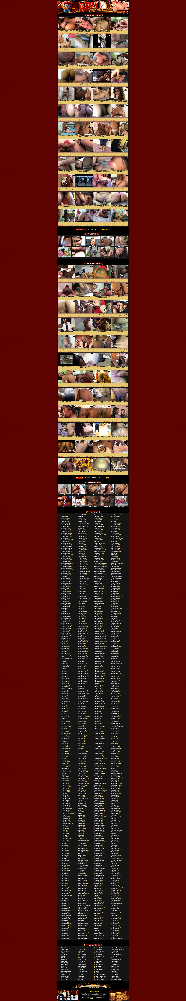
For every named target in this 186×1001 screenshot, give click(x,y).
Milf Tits (96, 928)
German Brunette (82, 883)
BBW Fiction (98, 962)
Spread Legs (114, 766)
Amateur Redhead (65, 589)
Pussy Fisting (114, 638)
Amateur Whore (64, 613)
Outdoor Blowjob (115, 568)
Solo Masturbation (115, 748)
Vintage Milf (113, 883)
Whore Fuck (114, 902)
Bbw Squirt (63, 758)
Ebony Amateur (81, 758)
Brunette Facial (81, 573)
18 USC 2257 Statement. (92, 998)
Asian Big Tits (64, 678)
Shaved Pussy (114, 723)
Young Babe (114, 922)
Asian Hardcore (64, 686)
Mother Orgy (114, 541)
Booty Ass (80, 529)
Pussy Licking (114, 641)
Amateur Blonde (64, 529)
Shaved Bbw (114, 711)
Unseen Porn (64, 506)
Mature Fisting (97, 821)
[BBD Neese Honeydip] (84, 313)
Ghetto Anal (80, 895)
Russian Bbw (114, 693)
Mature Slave (97, 861)
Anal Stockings (64, 653)
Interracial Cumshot (99, 638)
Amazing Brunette (65, 618)
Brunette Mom (81, 583)
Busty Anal (80, 603)
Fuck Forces (65, 494)
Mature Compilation (98, 810)
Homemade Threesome (100, 579)
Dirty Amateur (81, 740)
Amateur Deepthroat (65, 551)
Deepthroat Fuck (81, 731)
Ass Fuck (63, 706)
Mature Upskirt (97, 882)
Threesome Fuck (115, 860)
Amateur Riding (64, 591)
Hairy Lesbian (97, 533)
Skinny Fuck (114, 731)
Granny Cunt (81, 918)
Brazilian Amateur (82, 534)
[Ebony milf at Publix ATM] (102, 152)
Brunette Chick (81, 566)
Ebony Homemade (82, 778)
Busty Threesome (82, 626)
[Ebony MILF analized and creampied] (84, 47)
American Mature (65, 628)
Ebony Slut (80, 795)
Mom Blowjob (97, 933)
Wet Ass (113, 888)
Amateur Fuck (64, 561)
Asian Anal (63, 671)
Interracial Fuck (98, 645)
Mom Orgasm (114, 516)
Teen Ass (113, 803)
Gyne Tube (64, 246)
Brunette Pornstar (82, 586)
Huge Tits (96, 626)
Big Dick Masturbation (66, 823)
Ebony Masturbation (82, 783)
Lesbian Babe (97, 731)
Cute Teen (80, 726)
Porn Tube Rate (82, 954)
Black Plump (64, 875)
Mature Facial (97, 818)
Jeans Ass (96, 683)
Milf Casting (97, 892)
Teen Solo (113, 845)
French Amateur (81, 865)
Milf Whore (96, 930)
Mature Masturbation (99, 841)
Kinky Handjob (97, 690)
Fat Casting (80, 820)
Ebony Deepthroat (82, 771)
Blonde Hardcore (65, 923)
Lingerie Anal (97, 776)
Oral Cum (113, 556)
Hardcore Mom (97, 553)
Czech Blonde (81, 728)
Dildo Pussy (80, 736)
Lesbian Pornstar (98, 756)
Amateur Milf (64, 576)
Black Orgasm (64, 872)
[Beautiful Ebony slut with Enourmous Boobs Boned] (84, 64)
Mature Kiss (97, 833)
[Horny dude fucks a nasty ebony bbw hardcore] (66, 82)
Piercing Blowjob (115, 581)
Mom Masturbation (115, 514)
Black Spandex (64, 887)
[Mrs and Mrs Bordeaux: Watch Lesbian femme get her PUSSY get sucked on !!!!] (102, 29)
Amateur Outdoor (65, 586)
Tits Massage (114, 870)
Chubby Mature (81, 658)
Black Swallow (64, 892)
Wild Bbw (113, 913)
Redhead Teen (114, 680)
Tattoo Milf (113, 800)
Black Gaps (81, 969)
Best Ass (63, 773)
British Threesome (82, 556)
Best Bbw (63, 775)
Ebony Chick (81, 768)
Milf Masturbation (98, 907)
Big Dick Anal (64, 816)
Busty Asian (80, 604)
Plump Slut (113, 603)
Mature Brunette (98, 805)
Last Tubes (107, 257)
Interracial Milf (97, 650)
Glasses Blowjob (82, 902)
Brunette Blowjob (82, 564)
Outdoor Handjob (115, 571)
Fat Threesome (81, 838)
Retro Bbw (113, 681)
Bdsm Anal (63, 766)
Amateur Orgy (64, 584)
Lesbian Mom (97, 748)
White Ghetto (114, 897)
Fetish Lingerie (81, 846)
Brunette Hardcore (82, 578)
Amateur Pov (64, 588)
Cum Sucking (81, 711)
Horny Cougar (97, 589)
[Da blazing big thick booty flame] (119, 453)
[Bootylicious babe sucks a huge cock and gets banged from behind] (84, 117)
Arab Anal (63, 660)
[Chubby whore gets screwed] (66, 152)
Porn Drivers (79, 494)
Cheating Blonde (81, 628)
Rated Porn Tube (83, 957)
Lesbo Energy (115, 966)
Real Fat (113, 658)
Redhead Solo (114, 678)
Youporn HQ (107, 506)
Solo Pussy (113, 753)
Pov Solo (113, 630)
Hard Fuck (96, 546)
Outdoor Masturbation (116, 573)
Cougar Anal (80, 686)
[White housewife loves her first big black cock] (84, 453)
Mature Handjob (98, 828)
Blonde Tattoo (81, 518)
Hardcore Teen (97, 559)
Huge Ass (96, 609)
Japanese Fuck (98, 676)
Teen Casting (114, 810)
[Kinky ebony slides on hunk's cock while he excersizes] (84, 152)
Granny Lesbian (81, 925)
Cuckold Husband (82, 701)
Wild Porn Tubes (79, 506)
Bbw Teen (63, 763)
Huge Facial (97, 620)
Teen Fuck (113, 823)
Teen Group (113, 826)
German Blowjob (81, 882)
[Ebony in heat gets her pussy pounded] (84, 204)
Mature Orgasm (98, 848)
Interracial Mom (98, 651)
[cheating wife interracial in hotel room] (119, 435)
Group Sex (96, 514)
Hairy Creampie (98, 526)
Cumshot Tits (81, 720)
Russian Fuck (114, 696)
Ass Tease (63, 710)
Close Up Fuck (81, 678)
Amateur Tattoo (64, 606)
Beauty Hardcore (65, 771)
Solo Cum (113, 743)
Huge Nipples (97, 623)
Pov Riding (113, 628)
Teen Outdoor (114, 835)
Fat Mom (80, 831)
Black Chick (64, 855)
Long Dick (96, 785)
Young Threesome (115, 938)
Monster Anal (114, 524)
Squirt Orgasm (114, 770)
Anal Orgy (63, 650)
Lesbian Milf (97, 746)
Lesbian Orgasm (98, 751)
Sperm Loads (114, 765)
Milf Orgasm (97, 908)
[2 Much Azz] (119, 295)
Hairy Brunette (97, 524)
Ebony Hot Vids (99, 947)
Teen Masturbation (115, 830)
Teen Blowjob (114, 808)
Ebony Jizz (80, 780)
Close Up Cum (81, 676)
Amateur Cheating (65, 536)
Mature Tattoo (97, 877)
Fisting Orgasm (81, 861)
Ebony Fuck (80, 775)
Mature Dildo (97, 815)
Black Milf (63, 866)
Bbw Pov (63, 751)
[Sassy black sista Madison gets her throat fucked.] (119, 222)
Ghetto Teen (80, 898)
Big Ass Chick (64, 788)
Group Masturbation (82, 938)
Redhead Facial (114, 665)
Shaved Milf (114, 721)
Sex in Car (113, 706)
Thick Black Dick (115, 855)
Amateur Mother (65, 579)
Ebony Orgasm (81, 790)
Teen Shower (114, 841)
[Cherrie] (84, 330)
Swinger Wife (114, 796)
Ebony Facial (81, 773)
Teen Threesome (115, 850)
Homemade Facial (98, 568)
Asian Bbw (63, 676)
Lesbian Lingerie (98, 743)
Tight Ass (113, 863)
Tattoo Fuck (113, 798)
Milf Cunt (96, 895)
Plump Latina (114, 593)
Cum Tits (80, 715)
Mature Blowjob (98, 803)
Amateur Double (65, 556)
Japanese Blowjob (98, 675)
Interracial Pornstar (98, 656)
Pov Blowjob (114, 618)
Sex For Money (114, 705)
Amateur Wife (64, 615)
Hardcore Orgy (97, 556)
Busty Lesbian (81, 618)
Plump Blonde (114, 588)
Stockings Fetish (115, 775)
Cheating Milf (81, 635)
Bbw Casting (64, 723)
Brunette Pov (81, 588)
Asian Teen (63, 698)
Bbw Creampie (64, 725)
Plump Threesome (115, 608)
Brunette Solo (81, 593)
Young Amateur (114, 918)
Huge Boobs (97, 611)
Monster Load (114, 528)
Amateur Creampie (65, 544)
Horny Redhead (98, 603)
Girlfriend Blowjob (82, 900)
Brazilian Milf (81, 539)
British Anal (80, 543)
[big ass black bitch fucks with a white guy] (119, 117)
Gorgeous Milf (81, 912)
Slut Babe (113, 736)
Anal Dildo (63, 640)
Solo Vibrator (114, 758)
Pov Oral (113, 625)
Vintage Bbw (114, 877)
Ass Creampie (64, 701)
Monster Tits (114, 531)
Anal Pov (63, 651)
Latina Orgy (97, 716)
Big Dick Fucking (65, 821)
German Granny (81, 887)
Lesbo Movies (115, 967)
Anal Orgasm (64, 648)
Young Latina (114, 930)
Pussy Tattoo (114, 648)
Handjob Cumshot (98, 543)
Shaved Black (114, 713)
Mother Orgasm (115, 539)
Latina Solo (96, 721)
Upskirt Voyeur (114, 873)
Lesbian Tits (97, 770)
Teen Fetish (113, 820)
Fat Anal (79, 810)
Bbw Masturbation (65, 740)
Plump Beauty (114, 586)
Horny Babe (97, 581)
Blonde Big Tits (64, 908)
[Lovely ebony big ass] (102, 278)
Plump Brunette (114, 591)
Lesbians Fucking (98, 773)
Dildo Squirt (80, 738)
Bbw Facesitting (64, 728)
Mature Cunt (97, 813)
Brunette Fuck (81, 574)
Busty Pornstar (81, 623)
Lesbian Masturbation (99, 745)
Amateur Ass (64, 524)
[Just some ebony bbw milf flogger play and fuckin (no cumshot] (66, 453)
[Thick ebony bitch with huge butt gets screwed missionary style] (84, 169)
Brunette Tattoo (81, 594)
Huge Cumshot (97, 615)
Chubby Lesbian (81, 656)
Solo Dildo (113, 745)
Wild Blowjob (114, 915)
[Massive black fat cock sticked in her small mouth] (84, 222)
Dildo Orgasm (81, 735)
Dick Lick (80, 733)
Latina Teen (97, 725)
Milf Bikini (96, 888)
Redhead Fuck (114, 666)
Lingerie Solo (97, 780)
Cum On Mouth (81, 706)
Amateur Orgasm (65, 583)
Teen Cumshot (114, 813)
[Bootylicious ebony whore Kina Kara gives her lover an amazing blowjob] (66, 187)
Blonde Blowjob (64, 910)
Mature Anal (97, 793)
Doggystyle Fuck (82, 751)
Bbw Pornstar (64, 750)
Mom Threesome (115, 523)
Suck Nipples (114, 780)
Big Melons (63, 826)
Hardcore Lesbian (98, 551)
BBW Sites (98, 966)
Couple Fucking (81, 695)
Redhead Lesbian (115, 668)
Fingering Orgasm (82, 850)
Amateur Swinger (65, 604)
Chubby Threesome (82, 670)
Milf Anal (96, 885)
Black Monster (64, 870)
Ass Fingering (64, 703)
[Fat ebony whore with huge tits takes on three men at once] (66, 204)
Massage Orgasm (98, 788)
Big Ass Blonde (64, 785)
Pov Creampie (114, 620)
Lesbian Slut (97, 760)
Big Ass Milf (63, 796)
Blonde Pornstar (64, 933)
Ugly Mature (114, 872)
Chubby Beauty (81, 646)
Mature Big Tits (97, 800)
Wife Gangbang (114, 910)
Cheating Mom (81, 636)
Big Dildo (63, 825)
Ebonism (81, 974)
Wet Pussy (113, 893)
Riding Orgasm (114, 690)
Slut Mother (113, 740)
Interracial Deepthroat (99, 640)
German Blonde (81, 880)
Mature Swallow (98, 873)
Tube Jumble (107, 494)
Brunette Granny (81, 576)
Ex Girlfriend (80, 801)
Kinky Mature (97, 693)
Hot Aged (114, 956)
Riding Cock (114, 683)
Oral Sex (113, 561)
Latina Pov (96, 718)
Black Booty (64, 853)
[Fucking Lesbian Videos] (119, 278)
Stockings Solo (114, 776)
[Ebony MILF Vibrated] (102, 470)
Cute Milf (80, 725)
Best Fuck (63, 778)
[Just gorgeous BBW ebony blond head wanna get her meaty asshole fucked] (66, 313)
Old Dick (113, 554)
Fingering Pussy (81, 851)
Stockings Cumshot (115, 773)
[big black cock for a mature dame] (66, 134)
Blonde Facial (64, 918)
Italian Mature (97, 666)
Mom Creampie (98, 935)
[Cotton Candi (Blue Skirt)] (66, 435)
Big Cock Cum (64, 810)
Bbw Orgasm (64, 745)
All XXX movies (93, 246)
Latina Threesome (98, 726)
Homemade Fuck (98, 571)
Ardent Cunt (121, 246)
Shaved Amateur (115, 708)
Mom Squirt (113, 521)
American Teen (64, 633)
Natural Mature (114, 546)
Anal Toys (63, 656)
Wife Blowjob (114, 908)
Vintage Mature (114, 882)
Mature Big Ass (98, 798)
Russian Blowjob (115, 695)
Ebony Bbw (80, 763)
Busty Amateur (81, 601)
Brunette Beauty (81, 561)
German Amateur (82, 877)
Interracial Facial (98, 643)
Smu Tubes (81, 962)
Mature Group (97, 826)
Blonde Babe (64, 905)
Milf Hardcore (97, 905)
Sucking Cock (114, 788)
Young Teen (113, 937)
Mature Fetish (97, 820)
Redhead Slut (114, 676)
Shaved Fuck (114, 718)
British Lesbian (81, 548)
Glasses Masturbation (83, 905)
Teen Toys (113, 853)
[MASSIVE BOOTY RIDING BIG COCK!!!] (84, 187)
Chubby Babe (81, 645)
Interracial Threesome (99, 660)
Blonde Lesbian (64, 925)
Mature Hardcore (98, 830)
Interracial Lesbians (98, 648)
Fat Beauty (80, 815)
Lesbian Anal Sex (98, 730)
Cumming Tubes (99, 967)
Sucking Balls (114, 781)
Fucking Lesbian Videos (101, 977)
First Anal (80, 853)
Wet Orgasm (114, 892)
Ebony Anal (80, 760)
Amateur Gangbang (65, 563)
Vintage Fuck (114, 880)
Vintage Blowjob (115, 878)
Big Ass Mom (64, 798)
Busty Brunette (81, 611)
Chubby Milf (80, 660)
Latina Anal (96, 696)
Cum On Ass (81, 705)
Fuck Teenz (115, 951)
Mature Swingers (98, 875)
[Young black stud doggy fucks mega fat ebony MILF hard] (66, 169)
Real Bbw (113, 651)
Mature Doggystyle (98, 816)
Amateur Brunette (65, 533)
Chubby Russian (81, 663)
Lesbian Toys (97, 771)
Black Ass (63, 845)
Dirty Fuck (80, 745)
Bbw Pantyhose (64, 748)
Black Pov (63, 878)
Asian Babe (63, 675)
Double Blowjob (81, 755)
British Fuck (80, 544)
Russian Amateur (115, 691)
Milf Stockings (97, 920)
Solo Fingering (114, 746)
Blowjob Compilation (82, 523)
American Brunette (65, 625)
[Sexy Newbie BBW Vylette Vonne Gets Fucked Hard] (66, 47)
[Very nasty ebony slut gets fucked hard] (102, 64)
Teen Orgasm (114, 831)
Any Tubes (81, 951)
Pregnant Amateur (115, 631)
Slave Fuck (113, 735)
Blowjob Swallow (81, 526)
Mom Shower (114, 518)
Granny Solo (80, 930)
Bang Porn (64, 257)
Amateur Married (65, 574)
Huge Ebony (97, 618)
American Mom (64, 631)
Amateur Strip (64, 599)
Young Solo (113, 935)
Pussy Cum (114, 636)
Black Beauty (64, 850)
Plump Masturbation (115, 596)
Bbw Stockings (64, 760)
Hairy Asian (97, 519)
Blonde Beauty (64, 907)
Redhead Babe (114, 661)
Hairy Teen (96, 541)
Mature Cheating (98, 808)
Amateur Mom (64, 578)
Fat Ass (79, 811)
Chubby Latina (81, 655)
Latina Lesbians (98, 708)
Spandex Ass (114, 760)
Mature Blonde (97, 801)
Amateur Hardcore (65, 568)
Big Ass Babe (64, 783)
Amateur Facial (64, 558)
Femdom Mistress (82, 841)
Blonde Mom (64, 930)
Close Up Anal (81, 671)
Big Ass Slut (64, 800)
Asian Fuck (63, 683)
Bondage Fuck (81, 528)
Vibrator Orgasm (115, 875)
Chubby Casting (81, 650)
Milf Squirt (96, 918)
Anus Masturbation (65, 658)
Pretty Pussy (114, 635)
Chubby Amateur (82, 641)
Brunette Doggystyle (82, 571)
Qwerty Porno (93, 494)
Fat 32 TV (98, 971)
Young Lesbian (114, 932)
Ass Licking (63, 708)
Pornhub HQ (121, 257)
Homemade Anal (98, 564)
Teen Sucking (114, 848)
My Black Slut (99, 959)
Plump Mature (114, 598)
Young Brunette (114, 927)
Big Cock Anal (64, 806)
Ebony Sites (98, 952)
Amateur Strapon (65, 598)
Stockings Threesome (116, 778)
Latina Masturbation (99, 710)
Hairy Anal (96, 518)
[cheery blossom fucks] (84, 470)
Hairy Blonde (97, 523)
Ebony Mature (81, 785)
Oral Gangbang (114, 559)
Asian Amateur (64, 670)
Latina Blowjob (97, 700)
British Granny (81, 546)
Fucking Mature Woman (118, 949)
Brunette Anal (81, 558)
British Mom (80, 553)
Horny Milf (96, 598)
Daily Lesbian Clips (100, 969)
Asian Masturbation (65, 688)
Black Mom (63, 868)
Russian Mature (115, 698)
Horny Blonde (97, 584)
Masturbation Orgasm (99, 790)
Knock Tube (79, 246)
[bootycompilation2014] (102, 383)
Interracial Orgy (98, 655)
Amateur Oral (64, 581)
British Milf (80, 551)
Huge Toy (96, 628)
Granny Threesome (82, 932)
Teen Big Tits (114, 806)
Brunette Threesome (82, 598)
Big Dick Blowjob (65, 818)
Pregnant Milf (114, 633)
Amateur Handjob (65, 566)
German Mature (81, 888)
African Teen (64, 521)
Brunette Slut (81, 591)
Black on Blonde (65, 902)
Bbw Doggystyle (65, 726)
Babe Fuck (63, 715)
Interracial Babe (98, 631)
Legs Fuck (96, 728)
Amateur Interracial (65, 569)
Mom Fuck (96, 938)
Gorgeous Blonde (82, 908)
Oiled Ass (113, 553)
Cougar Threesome (82, 693)
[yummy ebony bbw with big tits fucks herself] (66, 64)
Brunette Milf (80, 581)
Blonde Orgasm (64, 932)
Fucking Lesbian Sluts (101, 976)
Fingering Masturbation (83, 848)
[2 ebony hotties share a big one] (84, 348)
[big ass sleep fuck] (102, 330)
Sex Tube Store (82, 961)
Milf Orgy (96, 910)
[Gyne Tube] (119, 29)
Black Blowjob (64, 851)
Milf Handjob (97, 903)
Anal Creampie (64, 638)
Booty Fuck (80, 531)
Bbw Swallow (64, 761)
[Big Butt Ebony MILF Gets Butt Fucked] (102, 222)
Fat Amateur (80, 808)
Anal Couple (64, 636)
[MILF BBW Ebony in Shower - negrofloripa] (66, 99)
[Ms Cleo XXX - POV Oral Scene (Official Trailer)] (102, 400)
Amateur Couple (65, 543)
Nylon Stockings (115, 551)
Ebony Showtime (100, 951)
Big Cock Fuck (64, 811)
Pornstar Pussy (114, 616)
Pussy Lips (113, 643)
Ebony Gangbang (82, 776)
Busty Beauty (81, 608)
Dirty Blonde (80, 741)
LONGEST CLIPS (95, 229)
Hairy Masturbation (98, 534)
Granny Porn (115, 952)
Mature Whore (97, 883)
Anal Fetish (63, 641)
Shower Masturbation (116, 726)
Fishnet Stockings (82, 860)
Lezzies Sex (115, 974)
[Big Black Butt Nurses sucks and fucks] (84, 383)
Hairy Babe (97, 521)
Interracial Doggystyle (99, 641)
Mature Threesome (98, 878)
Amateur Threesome (66, 609)
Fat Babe (80, 813)
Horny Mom (97, 599)
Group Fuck (80, 937)
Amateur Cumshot (65, 548)
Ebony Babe (80, 761)
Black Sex (63, 882)
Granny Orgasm (81, 928)
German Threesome (82, 893)
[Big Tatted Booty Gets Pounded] (66, 470)
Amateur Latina (64, 571)
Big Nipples (63, 828)
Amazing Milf (64, 621)
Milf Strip (96, 922)
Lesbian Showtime (116, 962)
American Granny (65, 626)
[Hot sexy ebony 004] (66, 365)
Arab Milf (63, 668)
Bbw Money (63, 743)
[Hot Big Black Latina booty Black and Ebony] (66, 29)
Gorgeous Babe (81, 907)
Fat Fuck (80, 823)
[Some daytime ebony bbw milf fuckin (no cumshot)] (102, 82)
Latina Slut (96, 720)
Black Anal (63, 843)
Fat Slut (79, 835)
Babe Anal (63, 711)
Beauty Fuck (64, 770)
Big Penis (63, 830)
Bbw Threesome (65, 765)
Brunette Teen (81, 596)
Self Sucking (114, 703)
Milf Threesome (98, 927)
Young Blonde (114, 925)
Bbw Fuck (63, 731)
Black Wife (63, 900)
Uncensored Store (121, 494)
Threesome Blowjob (115, 858)
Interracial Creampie (99, 636)
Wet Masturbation (115, 890)
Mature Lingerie (98, 840)
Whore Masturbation (116, 903)
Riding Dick (113, 685)
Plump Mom (114, 601)
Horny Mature (97, 596)
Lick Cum (96, 775)
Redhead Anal (114, 660)
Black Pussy (64, 880)
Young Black (114, 923)
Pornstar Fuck (114, 615)
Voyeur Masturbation (116, 887)
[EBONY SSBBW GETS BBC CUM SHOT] (119, 400)
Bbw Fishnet (64, 730)
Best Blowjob (64, 776)
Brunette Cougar (81, 568)
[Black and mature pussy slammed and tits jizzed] (102, 134)
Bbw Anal (63, 718)
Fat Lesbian (80, 826)
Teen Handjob (114, 828)
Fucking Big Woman (100, 974)
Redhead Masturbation (116, 670)
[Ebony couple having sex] (102, 117)
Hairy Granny (97, 529)
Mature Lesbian (98, 838)
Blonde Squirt (81, 516)
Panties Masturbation (116, 578)
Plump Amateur (114, 583)
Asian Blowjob (64, 680)
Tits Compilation (115, 866)
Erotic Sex (80, 800)
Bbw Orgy (63, 746)
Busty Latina (80, 616)
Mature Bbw (97, 796)
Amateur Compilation (66, 539)
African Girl (63, 516)
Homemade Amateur (99, 563)
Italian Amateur (97, 661)
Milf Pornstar (97, 912)
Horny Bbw (97, 583)
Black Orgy (63, 873)
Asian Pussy (64, 696)
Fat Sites (98, 972)
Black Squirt (64, 888)
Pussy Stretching (115, 646)
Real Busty (113, 655)
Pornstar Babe (114, 611)
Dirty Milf (80, 746)
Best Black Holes (83, 967)
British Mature (81, 549)
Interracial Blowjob (98, 633)
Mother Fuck (114, 536)
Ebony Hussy (99, 949)
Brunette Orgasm (82, 584)
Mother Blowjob (114, 534)
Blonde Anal (63, 903)
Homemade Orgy (98, 576)
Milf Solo (96, 915)
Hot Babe (96, 608)
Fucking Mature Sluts (101, 979)
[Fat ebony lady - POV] (119, 383)
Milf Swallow (97, 925)
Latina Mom (97, 713)
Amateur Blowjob (65, 531)
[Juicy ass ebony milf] (66, 400)
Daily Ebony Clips (83, 971)
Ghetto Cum (80, 897)
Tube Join (107, 246)
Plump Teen (114, 606)
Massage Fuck (97, 786)
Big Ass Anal (64, 780)
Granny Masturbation (83, 927)
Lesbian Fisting (97, 740)
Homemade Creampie (99, 566)
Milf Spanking (97, 917)
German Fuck (81, 885)
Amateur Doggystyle (66, 554)
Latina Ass (96, 698)
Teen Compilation (115, 811)
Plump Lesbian (114, 594)
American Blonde (65, 623)
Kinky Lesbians (98, 691)
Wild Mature (114, 917)
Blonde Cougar (64, 913)
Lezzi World (115, 976)
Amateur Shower (65, 593)
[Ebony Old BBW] (119, 82)
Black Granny (64, 861)
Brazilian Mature (81, 538)
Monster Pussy (114, 529)
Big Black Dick (64, 803)
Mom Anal (96, 932)
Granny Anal (80, 913)
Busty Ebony (81, 613)
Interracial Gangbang (99, 646)
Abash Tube (121, 506)
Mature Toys (97, 880)
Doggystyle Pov (81, 753)
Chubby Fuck (81, 653)
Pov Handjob (114, 621)
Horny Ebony (97, 591)
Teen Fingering (114, 821)
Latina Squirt (97, 723)
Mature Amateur (98, 791)
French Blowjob (81, 868)
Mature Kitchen (97, 835)
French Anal (80, 866)
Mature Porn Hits (116, 977)
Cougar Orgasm (81, 690)
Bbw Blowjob (64, 720)
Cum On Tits (81, 710)
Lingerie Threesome (99, 783)
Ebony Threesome (82, 798)
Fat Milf (79, 830)
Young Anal (113, 920)
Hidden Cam (97, 561)
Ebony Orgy (80, 791)
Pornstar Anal (114, 609)
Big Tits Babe (64, 833)
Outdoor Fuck (114, 569)
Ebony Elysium (82, 977)
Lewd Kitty (114, 972)
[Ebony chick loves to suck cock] (66, 222)
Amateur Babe (64, 526)
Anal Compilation (65, 635)
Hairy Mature (97, 536)
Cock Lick (80, 685)
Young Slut (113, 933)
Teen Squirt (113, 846)
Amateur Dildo (64, 553)
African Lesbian (64, 518)
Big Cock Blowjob (65, 808)
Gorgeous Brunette (82, 910)
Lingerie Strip (97, 781)
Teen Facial (113, 818)
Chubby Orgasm (81, 661)
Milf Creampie (97, 893)
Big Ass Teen (64, 801)
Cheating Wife (81, 640)
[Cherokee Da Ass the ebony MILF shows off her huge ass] (119, 418)
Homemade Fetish (98, 569)
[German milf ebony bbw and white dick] (102, 187)
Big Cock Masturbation (66, 813)
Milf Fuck (96, 900)
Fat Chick (80, 821)
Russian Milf (114, 700)
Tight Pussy (114, 865)
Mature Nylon (97, 846)
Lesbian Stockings (98, 763)
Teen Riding (113, 840)
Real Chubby (114, 656)
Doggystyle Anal (81, 750)
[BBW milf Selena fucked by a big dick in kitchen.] (102, 99)
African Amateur (64, 514)
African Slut (63, 519)
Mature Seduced (98, 860)
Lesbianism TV (115, 961)
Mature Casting (98, 806)
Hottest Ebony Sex (100, 956)
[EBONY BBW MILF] (102, 348)
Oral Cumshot (114, 558)
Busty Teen (80, 625)
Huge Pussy (97, 625)
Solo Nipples (114, 750)
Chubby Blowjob (81, 648)
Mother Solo (114, 543)
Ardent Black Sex (83, 966)
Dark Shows (82, 972)
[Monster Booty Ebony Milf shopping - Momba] (119, 348)
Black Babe (63, 846)
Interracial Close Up (99, 635)
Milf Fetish (96, 898)
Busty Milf (80, 620)
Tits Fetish (113, 868)
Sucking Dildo (114, 791)
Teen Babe (113, 805)
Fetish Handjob (81, 845)
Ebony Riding (81, 793)
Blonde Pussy (64, 937)
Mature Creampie (98, 811)
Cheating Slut (81, 638)
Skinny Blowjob (114, 730)
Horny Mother (97, 601)
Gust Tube (81, 952)
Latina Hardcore (98, 706)
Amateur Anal (64, 523)
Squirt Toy (113, 771)
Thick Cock (113, 856)
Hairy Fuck (96, 528)
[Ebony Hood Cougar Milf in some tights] (102, 435)
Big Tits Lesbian (64, 838)
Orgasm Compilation (116, 563)
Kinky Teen (96, 695)
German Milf (80, 890)
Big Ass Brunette (65, 786)
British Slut (80, 554)
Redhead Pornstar (115, 675)
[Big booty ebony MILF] (119, 64)
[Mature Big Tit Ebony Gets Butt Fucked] (66, 295)
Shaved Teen (114, 725)
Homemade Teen (98, 578)
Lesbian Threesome (99, 768)
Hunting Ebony (99, 957)
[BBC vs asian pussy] (66, 117)
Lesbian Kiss (97, 741)
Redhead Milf (114, 671)
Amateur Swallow (65, 603)
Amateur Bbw (64, 528)
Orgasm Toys (114, 564)
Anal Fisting (63, 643)
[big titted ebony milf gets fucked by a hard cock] (102, 204)
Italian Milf (96, 668)
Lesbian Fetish (97, 736)
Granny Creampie (82, 917)
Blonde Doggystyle (65, 917)
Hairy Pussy (97, 539)
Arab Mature (64, 666)
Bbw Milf (63, 741)
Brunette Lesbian (82, 579)
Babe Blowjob (64, 713)
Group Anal (80, 933)
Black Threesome (65, 895)
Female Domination (82, 840)
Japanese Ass (97, 671)
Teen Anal (113, 801)
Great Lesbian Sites (117, 954)
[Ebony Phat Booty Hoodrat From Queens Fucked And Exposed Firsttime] (84, 29)
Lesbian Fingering (98, 738)
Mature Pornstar (98, 853)
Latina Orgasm (97, 715)
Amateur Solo (64, 594)
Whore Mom (114, 905)
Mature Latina (97, 836)
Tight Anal (113, 861)
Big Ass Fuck (64, 791)
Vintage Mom (114, 885)
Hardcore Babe (97, 548)
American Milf (64, 630)
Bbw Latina (63, 735)
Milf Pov (96, 913)
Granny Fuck (81, 920)
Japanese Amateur (98, 670)
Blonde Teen (80, 519)
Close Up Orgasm (82, 681)
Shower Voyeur (114, 728)
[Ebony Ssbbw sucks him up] (84, 295)
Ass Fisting (63, 705)
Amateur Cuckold (65, 546)
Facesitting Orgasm (82, 805)
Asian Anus (63, 673)
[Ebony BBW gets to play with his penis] (102, 313)
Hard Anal (96, 544)
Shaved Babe (114, 710)
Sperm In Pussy (115, 763)
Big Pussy (63, 831)
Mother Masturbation (116, 538)
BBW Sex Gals (99, 964)
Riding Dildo (114, 686)
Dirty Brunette (81, 743)
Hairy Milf (96, 538)
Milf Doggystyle (98, 897)
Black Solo (63, 885)
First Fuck (80, 856)
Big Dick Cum (64, 820)
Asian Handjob (64, 685)
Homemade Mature (98, 574)
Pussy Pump (114, 645)
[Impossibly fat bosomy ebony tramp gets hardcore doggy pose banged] (119, 313)
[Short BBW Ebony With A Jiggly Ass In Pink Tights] (119, 169)
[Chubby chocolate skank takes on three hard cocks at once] (119, 365)
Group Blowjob (81, 935)
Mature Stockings (98, 868)
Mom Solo (113, 519)
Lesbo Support (115, 969)
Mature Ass (97, 795)
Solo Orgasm (114, 751)
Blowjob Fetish (81, 524)
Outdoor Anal (114, 566)
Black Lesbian (64, 863)
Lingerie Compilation (99, 778)
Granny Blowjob (81, 915)
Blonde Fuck (64, 920)
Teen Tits (113, 851)
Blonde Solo (80, 514)
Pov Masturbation (115, 623)
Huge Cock (97, 613)
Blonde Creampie (65, 915)
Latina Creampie (98, 701)
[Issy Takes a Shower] (66, 348)
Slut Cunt (113, 738)
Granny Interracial (82, 923)
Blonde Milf (63, 928)
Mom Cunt (96, 937)
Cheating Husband (82, 633)
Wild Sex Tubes (93, 506)
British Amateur (81, 541)
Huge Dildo (96, 616)
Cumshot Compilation (83, 716)
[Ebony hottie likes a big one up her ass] (66, 278)
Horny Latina (97, 594)
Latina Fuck (97, 705)
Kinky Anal (96, 686)
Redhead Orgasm (115, 673)
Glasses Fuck (81, 903)
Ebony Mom (80, 788)
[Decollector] (84, 400)
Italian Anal (96, 663)
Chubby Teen (81, 668)
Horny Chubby (97, 588)
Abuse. (98, 998)
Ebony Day (81, 976)
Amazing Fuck (64, 620)
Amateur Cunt (64, 549)
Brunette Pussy (81, 589)
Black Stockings (65, 890)
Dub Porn (79, 257)
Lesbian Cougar (98, 733)
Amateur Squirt (64, 596)
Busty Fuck (80, 615)
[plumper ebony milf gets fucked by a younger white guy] (84, 82)
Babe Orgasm (64, 716)
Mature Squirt (97, 866)
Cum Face (80, 703)
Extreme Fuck (81, 803)
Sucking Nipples (115, 793)
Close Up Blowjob (82, 673)
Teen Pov (113, 836)
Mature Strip (97, 870)
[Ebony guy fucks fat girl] (119, 134)
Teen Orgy (113, 833)
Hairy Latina (97, 531)
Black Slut (63, 883)
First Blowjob (81, 855)
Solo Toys (113, 756)
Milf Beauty (97, 887)
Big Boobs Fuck (64, 805)
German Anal (81, 878)
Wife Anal (113, 907)
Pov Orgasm (114, 626)
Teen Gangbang (114, 825)
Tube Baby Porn (82, 964)
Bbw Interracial (64, 733)
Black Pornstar (64, 877)
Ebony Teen (80, 796)
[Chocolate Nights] (119, 330)
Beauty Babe (64, 768)
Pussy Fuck (114, 640)
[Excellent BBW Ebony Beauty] (84, 99)
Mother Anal (114, 533)
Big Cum (63, 815)
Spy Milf (113, 768)
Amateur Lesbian (65, 573)
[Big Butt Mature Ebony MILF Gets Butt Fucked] (84, 435)
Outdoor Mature (114, 574)
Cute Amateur (81, 721)
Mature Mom (97, 843)
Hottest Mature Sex (116, 959)
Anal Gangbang (64, 646)
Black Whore (64, 898)
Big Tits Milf (63, 840)
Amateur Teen (64, 608)
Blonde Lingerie (64, 927)
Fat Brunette (80, 818)
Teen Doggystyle (115, 816)
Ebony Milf (80, 786)
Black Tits (63, 897)
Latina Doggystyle (98, 703)
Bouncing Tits (81, 533)
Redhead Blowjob (115, 663)
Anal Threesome (65, 655)
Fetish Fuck (80, 843)
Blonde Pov (63, 935)
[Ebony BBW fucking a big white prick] (119, 152)
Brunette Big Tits (81, 563)
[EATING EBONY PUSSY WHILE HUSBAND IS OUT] (84, 365)
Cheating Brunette (82, 630)
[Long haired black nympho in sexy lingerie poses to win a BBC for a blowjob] (119, 204)
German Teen (81, 892)
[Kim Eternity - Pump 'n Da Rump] (102, 453)
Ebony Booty (81, 766)
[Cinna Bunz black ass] (119, 470)
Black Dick (63, 858)
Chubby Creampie (82, 651)
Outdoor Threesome (116, 576)
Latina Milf (96, 711)
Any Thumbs (82, 949)
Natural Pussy (114, 548)
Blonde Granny (64, 922)
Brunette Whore (81, 599)
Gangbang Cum (81, 875)
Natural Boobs (114, 544)
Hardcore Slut (97, 558)
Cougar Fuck (81, 688)
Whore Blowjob (114, 900)
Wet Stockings (114, 895)
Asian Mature (64, 690)
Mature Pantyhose (98, 851)
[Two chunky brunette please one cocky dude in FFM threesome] (84, 134)
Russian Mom (114, 701)
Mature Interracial (98, 831)
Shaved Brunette (115, 716)
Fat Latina (80, 825)
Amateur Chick (64, 538)
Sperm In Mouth (115, 761)
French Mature (81, 870)
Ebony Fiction (82, 979)
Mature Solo (97, 865)
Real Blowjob (114, 653)
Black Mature (64, 865)
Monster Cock (114, 526)
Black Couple (64, 856)
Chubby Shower (81, 665)
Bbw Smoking (64, 755)
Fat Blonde (80, 816)
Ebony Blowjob (81, 765)
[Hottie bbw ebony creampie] (119, 47)
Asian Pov (63, 695)
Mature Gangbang (98, 825)
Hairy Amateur (97, 516)
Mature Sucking (98, 872)
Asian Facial (64, 681)
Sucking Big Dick (115, 785)
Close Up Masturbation (83, 680)
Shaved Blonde (114, 715)
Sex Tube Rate (82, 959)
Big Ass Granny (64, 793)
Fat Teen (80, 836)
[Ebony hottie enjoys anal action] (66, 330)
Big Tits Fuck (64, 836)
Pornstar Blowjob (115, 613)
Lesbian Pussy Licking (99, 758)
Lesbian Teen (97, 766)
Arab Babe (63, 661)
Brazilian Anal (81, 536)
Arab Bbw (63, 663)
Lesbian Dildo (97, 735)
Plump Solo (113, 604)
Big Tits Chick (64, 835)
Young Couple (114, 928)
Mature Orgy (97, 850)
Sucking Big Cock (115, 783)
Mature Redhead (98, 856)
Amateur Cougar (65, 541)
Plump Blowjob (114, 589)
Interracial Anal (97, 630)
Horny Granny (97, 593)
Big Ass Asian (64, 781)
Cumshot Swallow (82, 718)
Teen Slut (113, 843)
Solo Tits (113, 755)
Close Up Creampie (82, 675)
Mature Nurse (97, 845)
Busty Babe (80, 606)
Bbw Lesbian (64, 736)
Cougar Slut (80, 691)
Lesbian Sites (115, 964)
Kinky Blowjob (97, 688)
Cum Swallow (81, 713)
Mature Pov (97, 855)
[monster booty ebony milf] (102, 365)
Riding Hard (114, 688)
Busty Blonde (81, 609)
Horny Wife (97, 606)
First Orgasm (81, 858)
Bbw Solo (63, 756)
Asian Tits (63, 700)
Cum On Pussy (81, 708)
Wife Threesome (115, 912)
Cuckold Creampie (82, 700)
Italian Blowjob (97, 665)
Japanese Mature (98, 678)
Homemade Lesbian (99, 573)
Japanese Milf (97, 680)
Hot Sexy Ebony (99, 954)
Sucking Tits (114, 795)
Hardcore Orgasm (98, 554)
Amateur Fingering (65, 559)
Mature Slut (97, 863)
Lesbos (114, 971)
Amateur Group (64, 564)
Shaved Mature (114, 720)
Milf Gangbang (97, 902)
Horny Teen (97, 604)
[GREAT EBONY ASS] (102, 47)
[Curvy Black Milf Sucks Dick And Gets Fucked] (84, 418)
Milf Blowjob (97, 890)
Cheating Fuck (81, 631)
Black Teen (63, 893)
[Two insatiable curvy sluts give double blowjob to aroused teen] (102, 295)
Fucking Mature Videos (117, 947)
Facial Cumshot (81, 806)
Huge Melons (97, 621)
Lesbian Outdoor (98, 755)
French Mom (81, 873)
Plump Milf (113, 599)
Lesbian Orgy (97, 753)
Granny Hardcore (82, 922)
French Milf (80, 872)
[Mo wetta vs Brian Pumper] (102, 418)
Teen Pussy (114, 838)
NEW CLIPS (87, 229)
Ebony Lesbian (81, 781)
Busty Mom (80, 621)
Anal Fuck (63, 645)
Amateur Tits (64, 611)
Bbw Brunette (64, 721)
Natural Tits (113, 549)
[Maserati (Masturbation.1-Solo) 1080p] (66, 383)
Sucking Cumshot (115, 790)
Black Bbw (63, 848)
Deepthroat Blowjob (82, 730)
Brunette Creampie (82, 569)
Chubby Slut (80, 666)
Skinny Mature (114, 733)
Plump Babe (114, 584)
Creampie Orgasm (82, 698)
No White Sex (99, 961)
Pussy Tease (114, 650)
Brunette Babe (81, 559)
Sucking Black (114, 786)
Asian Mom (63, 693)
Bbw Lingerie (64, 738)
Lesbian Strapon (98, 765)
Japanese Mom (98, 681)
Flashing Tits (80, 863)
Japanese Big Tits (98, 673)
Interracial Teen (97, 658)
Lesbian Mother (98, 750)
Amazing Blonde (65, 616)
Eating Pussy (81, 756)
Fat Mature (80, 828)
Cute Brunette (81, 723)
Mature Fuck (97, 823)
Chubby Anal (81, 643)
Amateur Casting (65, 534)
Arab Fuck (63, 665)
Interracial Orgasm (98, 653)
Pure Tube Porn (82, 956)
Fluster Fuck (93, 257)
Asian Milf (63, 691)
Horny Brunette (97, 586)
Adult (80, 947)
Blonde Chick (64, 912)
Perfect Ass (113, 579)
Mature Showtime (116, 979)
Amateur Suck (64, 601)
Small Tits (113, 741)
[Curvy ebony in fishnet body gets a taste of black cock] (119, 187)
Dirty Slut (80, 748)
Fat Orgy (80, 833)
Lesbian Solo (97, 761)
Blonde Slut (63, 938)
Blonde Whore (81, 521)
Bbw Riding (63, 753)
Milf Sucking (97, 923)
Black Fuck (63, 860)
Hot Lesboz (115, 957)
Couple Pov (80, 696)
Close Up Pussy (81, 683)
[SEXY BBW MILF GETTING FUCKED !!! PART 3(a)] (84, 278)
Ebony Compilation (82, 770)
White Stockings (115, 898)
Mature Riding (97, 858)
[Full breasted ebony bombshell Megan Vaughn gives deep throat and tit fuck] (119, 99)
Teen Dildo (113, 815)
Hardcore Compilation (99, 549)
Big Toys (63, 841)
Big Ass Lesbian (64, 795)
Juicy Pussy (97, 685)
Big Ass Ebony (64, 790)
